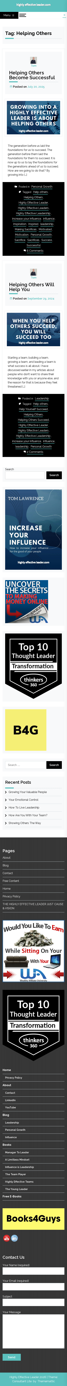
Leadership (42, 398)
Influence (11, 1137)
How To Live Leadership (24, 807)
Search (9, 469)
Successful (34, 245)
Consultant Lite (22, 1381)
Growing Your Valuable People (28, 792)
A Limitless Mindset (17, 1159)
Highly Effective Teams (19, 1181)
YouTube (10, 1107)
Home (6, 888)
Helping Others (33, 197)
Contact (8, 873)
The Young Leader (16, 1189)
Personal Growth (41, 186)
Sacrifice (20, 240)
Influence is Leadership (19, 1167)
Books (7, 1144)
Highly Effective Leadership (33, 213)
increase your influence (26, 218)
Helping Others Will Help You (31, 287)
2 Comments (35, 452)
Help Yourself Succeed (33, 409)
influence (48, 218)
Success (46, 240)
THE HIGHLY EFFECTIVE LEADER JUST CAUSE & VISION (33, 906)
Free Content (11, 881)
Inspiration (19, 224)
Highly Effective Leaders (33, 208)
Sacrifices (33, 240)
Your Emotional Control (23, 799)
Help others (40, 192)
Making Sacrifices (26, 229)
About (6, 857)
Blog (6, 865)
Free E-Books (12, 1196)
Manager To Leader (17, 1152)
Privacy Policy (11, 896)
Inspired (33, 224)
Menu (7, 15)
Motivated (45, 229)
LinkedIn (10, 1100)
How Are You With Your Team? (28, 815)
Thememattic (46, 1381)
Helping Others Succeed (33, 419)
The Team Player (15, 1174)
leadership (46, 224)
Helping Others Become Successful (32, 75)
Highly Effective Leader (33, 202)
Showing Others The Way (25, 823)
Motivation (22, 234)
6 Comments (35, 251)
